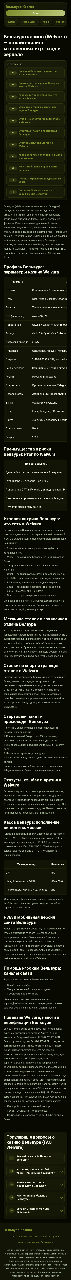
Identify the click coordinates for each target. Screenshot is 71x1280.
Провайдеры (29, 22)
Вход (35, 13)
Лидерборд (62, 22)
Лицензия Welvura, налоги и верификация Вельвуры (35, 192)
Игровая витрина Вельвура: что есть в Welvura (37, 97)
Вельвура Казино (20, 7)
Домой (11, 22)
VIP (36, 1236)
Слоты (14, 1236)
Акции (46, 22)
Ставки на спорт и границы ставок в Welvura (39, 120)
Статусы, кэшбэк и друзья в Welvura (35, 144)
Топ (31, 1236)
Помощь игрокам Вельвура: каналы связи (40, 180)
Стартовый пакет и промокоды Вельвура (37, 132)
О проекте (44, 1236)
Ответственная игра (28, 1242)
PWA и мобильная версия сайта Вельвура (37, 168)
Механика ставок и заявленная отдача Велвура (37, 109)
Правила (56, 1236)
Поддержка (47, 1242)
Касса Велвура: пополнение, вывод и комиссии (40, 156)
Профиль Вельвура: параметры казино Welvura (37, 73)
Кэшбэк (23, 1236)
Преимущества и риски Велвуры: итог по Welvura (39, 85)
